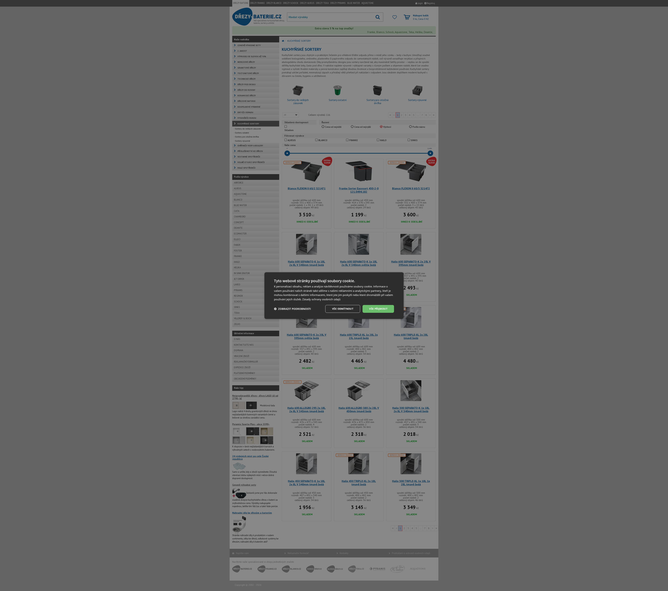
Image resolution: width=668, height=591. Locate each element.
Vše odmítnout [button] (342, 308)
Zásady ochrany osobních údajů (321, 299)
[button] (292, 309)
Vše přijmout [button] (378, 308)
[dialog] (334, 295)
